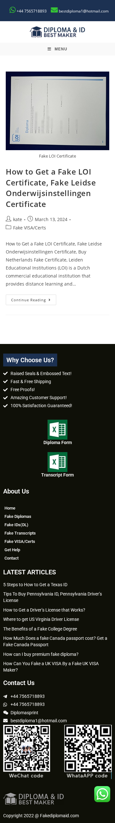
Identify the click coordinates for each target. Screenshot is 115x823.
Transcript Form (57, 474)
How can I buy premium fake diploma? (41, 654)
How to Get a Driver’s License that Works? (44, 610)
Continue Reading (33, 298)
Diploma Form (57, 442)
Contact (11, 558)
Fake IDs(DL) (16, 524)
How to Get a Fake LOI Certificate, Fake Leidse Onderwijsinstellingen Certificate (51, 187)
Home (9, 508)
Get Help (12, 549)
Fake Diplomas (17, 516)
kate (17, 219)
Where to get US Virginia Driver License (41, 619)
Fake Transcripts (20, 533)
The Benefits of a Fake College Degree (40, 628)
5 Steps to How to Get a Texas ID (35, 584)
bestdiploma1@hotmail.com (84, 11)
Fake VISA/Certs (29, 228)
